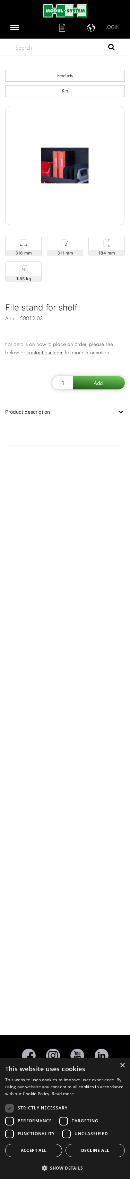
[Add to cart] (99, 382)
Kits (65, 91)
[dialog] (65, 1118)
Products (65, 76)
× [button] (122, 1065)
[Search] (111, 48)
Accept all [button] (34, 1150)
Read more (63, 1094)
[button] (65, 1167)
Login (112, 27)
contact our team (44, 352)
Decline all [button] (95, 1150)
